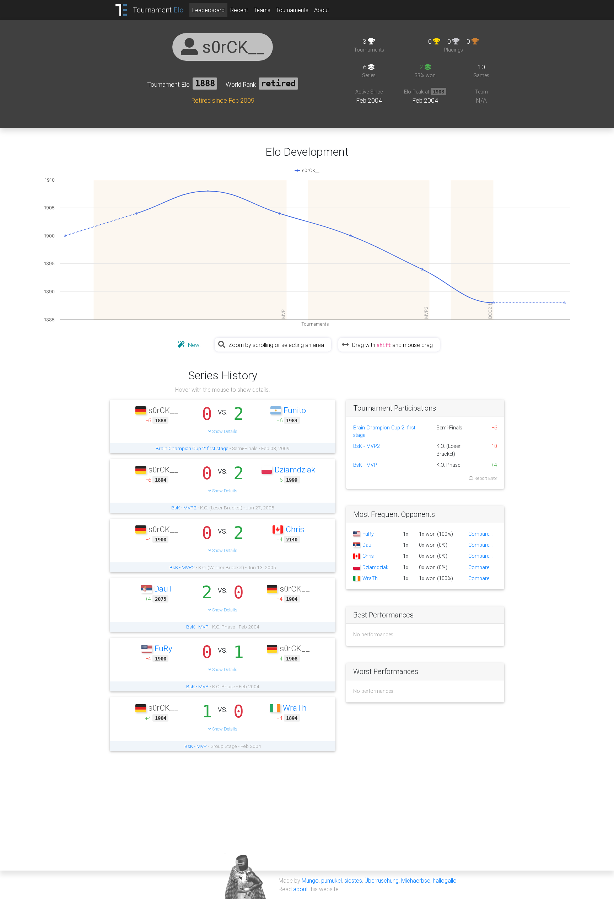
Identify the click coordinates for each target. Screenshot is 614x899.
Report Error (485, 478)
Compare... (480, 534)
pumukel (331, 880)
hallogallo (445, 880)
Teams (262, 10)
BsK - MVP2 (183, 507)
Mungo (310, 880)
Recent (239, 10)
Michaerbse (415, 880)
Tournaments (292, 10)
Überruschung (382, 880)
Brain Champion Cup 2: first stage (192, 448)
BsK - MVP (197, 627)
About (321, 10)
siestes (353, 880)
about (300, 889)
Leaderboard (208, 10)
